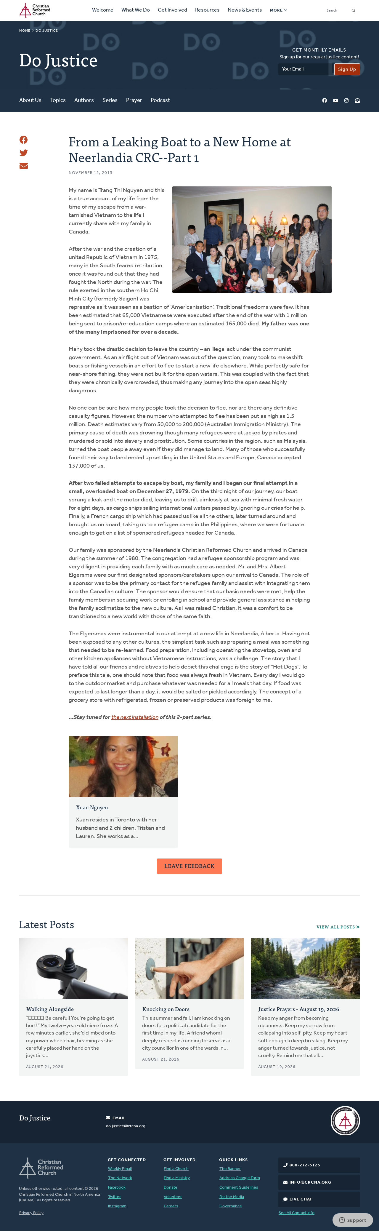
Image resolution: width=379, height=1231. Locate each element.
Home (24, 31)
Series (110, 100)
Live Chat (301, 1199)
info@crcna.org (310, 1182)
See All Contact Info (296, 1213)
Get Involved (172, 10)
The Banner (230, 1169)
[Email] (23, 165)
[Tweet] (23, 152)
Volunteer (173, 1197)
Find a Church (176, 1169)
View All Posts (336, 927)
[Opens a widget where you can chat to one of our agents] (352, 1220)
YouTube (335, 101)
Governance (230, 1206)
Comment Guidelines (238, 1187)
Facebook (324, 101)
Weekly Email (120, 1169)
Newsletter (357, 101)
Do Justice (47, 31)
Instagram (346, 101)
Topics (58, 100)
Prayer (134, 100)
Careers (171, 1206)
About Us (30, 100)
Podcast (160, 100)
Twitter (114, 1197)
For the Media (231, 1197)
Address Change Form (239, 1178)
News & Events (245, 10)
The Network (120, 1178)
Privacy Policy (31, 1213)
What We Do (135, 10)
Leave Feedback (189, 865)
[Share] (23, 139)
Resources (207, 10)
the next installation (134, 717)
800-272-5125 (305, 1165)
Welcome (102, 10)
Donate (170, 1187)
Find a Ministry (177, 1178)
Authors (84, 100)
